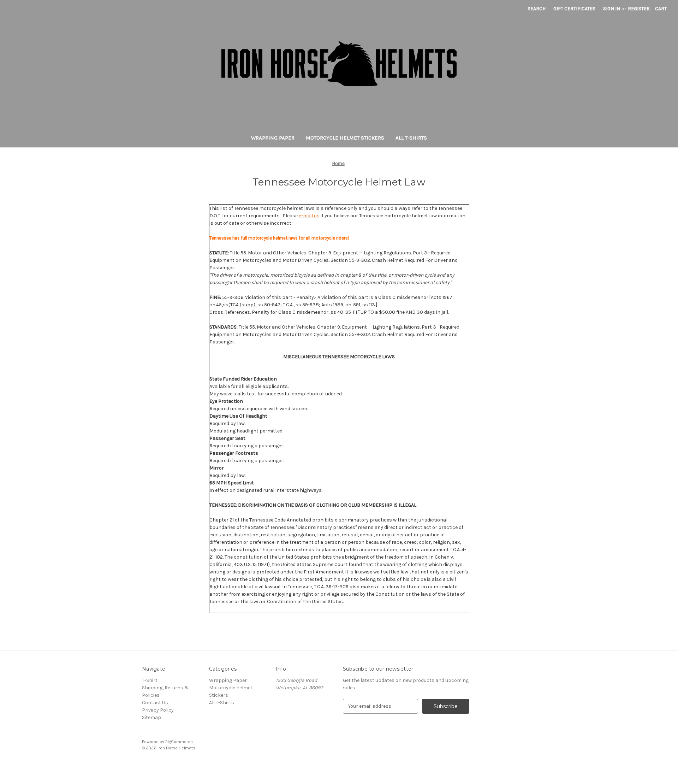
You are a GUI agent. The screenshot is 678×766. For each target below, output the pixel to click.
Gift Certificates (574, 9)
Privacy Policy (158, 710)
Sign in (611, 9)
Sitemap (151, 717)
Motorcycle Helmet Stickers (345, 138)
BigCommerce (179, 741)
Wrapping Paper (273, 138)
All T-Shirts (411, 138)
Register (639, 9)
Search (537, 9)
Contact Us (155, 703)
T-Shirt (149, 680)
